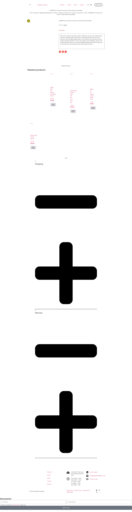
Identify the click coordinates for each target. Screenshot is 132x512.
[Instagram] (99, 490)
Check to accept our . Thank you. (13, 505)
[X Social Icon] (97, 492)
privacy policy (16, 505)
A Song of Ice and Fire (64, 12)
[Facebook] (97, 490)
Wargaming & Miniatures (46, 12)
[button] (60, 52)
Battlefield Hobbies (39, 491)
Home (31, 12)
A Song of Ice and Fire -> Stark (79, 12)
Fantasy (55, 12)
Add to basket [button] (53, 104)
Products (36, 12)
